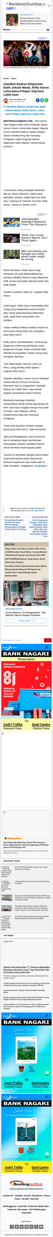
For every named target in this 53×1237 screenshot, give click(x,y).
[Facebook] (12, 1227)
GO (48, 640)
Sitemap (34, 1199)
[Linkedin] (31, 1227)
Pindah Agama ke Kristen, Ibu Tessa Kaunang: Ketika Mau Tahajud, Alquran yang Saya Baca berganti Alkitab (26, 984)
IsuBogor (40, 465)
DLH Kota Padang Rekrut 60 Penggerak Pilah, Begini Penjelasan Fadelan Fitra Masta (32, 917)
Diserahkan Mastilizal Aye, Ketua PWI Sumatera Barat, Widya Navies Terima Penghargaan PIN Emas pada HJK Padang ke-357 (26, 844)
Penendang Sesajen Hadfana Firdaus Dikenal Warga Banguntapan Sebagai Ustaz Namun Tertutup (15, 524)
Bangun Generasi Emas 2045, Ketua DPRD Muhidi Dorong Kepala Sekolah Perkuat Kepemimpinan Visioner (26, 998)
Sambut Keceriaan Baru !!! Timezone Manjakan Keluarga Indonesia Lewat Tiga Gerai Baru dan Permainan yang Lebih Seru (26, 970)
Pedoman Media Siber (38, 1206)
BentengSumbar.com (25, 1235)
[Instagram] (26, 1227)
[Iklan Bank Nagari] (26, 1093)
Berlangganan (9, 1206)
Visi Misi (25, 1199)
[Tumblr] (36, 1227)
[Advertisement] (26, 166)
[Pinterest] (22, 1227)
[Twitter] (17, 1227)
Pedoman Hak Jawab (17, 1209)
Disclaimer (37, 1195)
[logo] (26, 1185)
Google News (38, 510)
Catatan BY (8, 1195)
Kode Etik (22, 1206)
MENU (6, 29)
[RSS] (41, 1227)
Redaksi (18, 1195)
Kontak (27, 1195)
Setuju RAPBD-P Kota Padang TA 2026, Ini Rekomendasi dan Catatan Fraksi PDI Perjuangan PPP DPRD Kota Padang (26, 1006)
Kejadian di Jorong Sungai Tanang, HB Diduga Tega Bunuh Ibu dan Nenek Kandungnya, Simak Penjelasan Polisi (33, 898)
